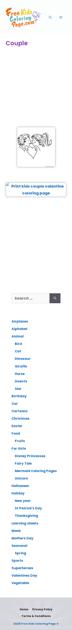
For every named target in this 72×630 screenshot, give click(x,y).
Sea (18, 388)
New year (23, 500)
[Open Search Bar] (50, 17)
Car (15, 403)
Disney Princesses (30, 456)
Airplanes (20, 321)
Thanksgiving (26, 515)
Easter (17, 426)
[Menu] (60, 17)
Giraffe (21, 366)
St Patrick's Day (28, 508)
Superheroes (22, 568)
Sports (17, 560)
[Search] (55, 298)
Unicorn (21, 478)
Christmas (21, 418)
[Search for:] (31, 298)
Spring (20, 553)
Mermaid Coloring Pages (36, 471)
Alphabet (19, 329)
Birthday (19, 396)
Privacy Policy (42, 609)
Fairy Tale (23, 463)
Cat (18, 351)
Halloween (20, 486)
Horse (20, 373)
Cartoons (20, 411)
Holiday (18, 493)
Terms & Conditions (36, 616)
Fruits (20, 441)
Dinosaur (23, 358)
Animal (18, 336)
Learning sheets (25, 523)
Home (24, 609)
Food (16, 433)
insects (21, 381)
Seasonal (19, 545)
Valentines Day (24, 575)
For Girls (19, 448)
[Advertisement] (36, 87)
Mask (16, 530)
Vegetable (20, 583)
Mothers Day (22, 538)
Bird (18, 343)
